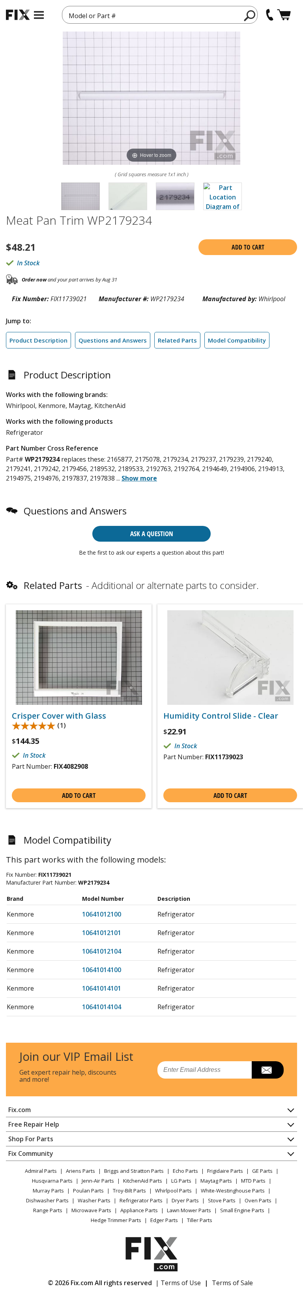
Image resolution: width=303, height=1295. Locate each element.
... (136, 478)
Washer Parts (94, 1200)
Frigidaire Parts (225, 1170)
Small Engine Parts (242, 1210)
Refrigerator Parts (141, 1200)
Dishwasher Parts (47, 1200)
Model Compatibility (237, 340)
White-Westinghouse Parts (233, 1190)
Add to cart (248, 247)
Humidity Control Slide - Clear (220, 716)
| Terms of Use (178, 1282)
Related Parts (177, 340)
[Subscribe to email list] (268, 1070)
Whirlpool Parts (173, 1190)
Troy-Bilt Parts (129, 1190)
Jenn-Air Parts (98, 1180)
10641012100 (101, 914)
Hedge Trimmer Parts (116, 1220)
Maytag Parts (216, 1180)
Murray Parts (48, 1190)
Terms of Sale (232, 1282)
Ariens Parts (80, 1170)
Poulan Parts (88, 1190)
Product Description (38, 340)
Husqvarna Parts (52, 1180)
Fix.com (19, 1109)
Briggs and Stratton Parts (134, 1170)
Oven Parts (258, 1200)
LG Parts (181, 1180)
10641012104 (101, 951)
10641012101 (101, 932)
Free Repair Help (33, 1124)
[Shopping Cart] (284, 14)
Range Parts (47, 1210)
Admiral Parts (41, 1170)
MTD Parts (253, 1180)
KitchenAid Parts (142, 1180)
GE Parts (262, 1170)
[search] (249, 15)
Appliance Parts (139, 1210)
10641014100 (101, 969)
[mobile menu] (39, 14)
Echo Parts (185, 1170)
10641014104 (101, 1006)
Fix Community (30, 1153)
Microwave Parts (91, 1210)
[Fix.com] (18, 14)
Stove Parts (222, 1200)
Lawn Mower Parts (189, 1210)
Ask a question (151, 533)
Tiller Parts (199, 1220)
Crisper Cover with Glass (59, 716)
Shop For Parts (30, 1139)
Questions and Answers (113, 340)
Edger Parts (164, 1220)
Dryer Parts (185, 1200)
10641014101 (101, 988)
